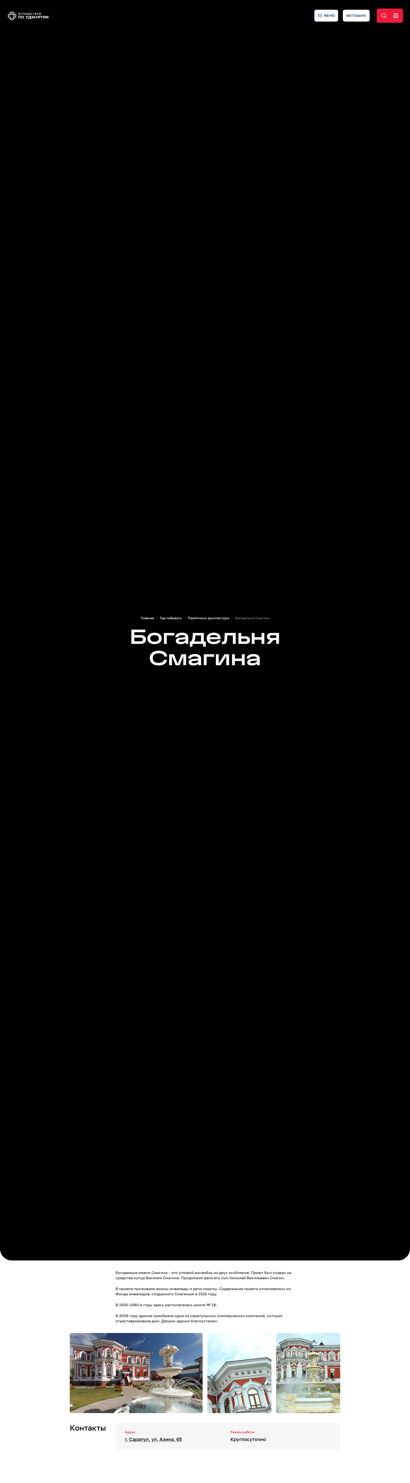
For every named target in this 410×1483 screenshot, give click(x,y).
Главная (147, 618)
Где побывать (171, 618)
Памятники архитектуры (208, 618)
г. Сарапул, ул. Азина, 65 (153, 1439)
